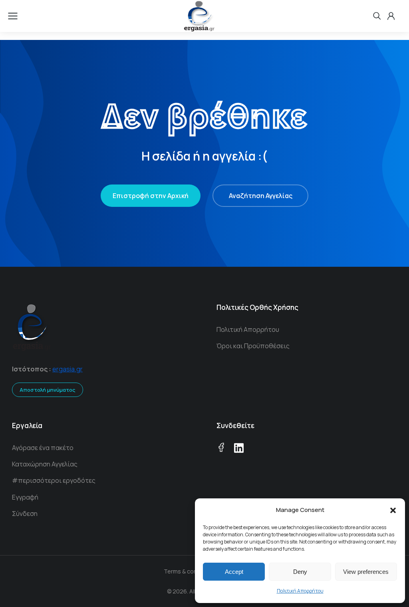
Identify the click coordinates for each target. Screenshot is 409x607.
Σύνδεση (25, 513)
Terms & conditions (189, 571)
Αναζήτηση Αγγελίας (260, 195)
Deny (300, 571)
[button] (393, 510)
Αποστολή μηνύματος (47, 389)
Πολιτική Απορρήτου (300, 590)
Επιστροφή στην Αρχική (151, 195)
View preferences (366, 571)
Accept (234, 571)
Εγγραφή (25, 497)
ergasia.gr (67, 369)
